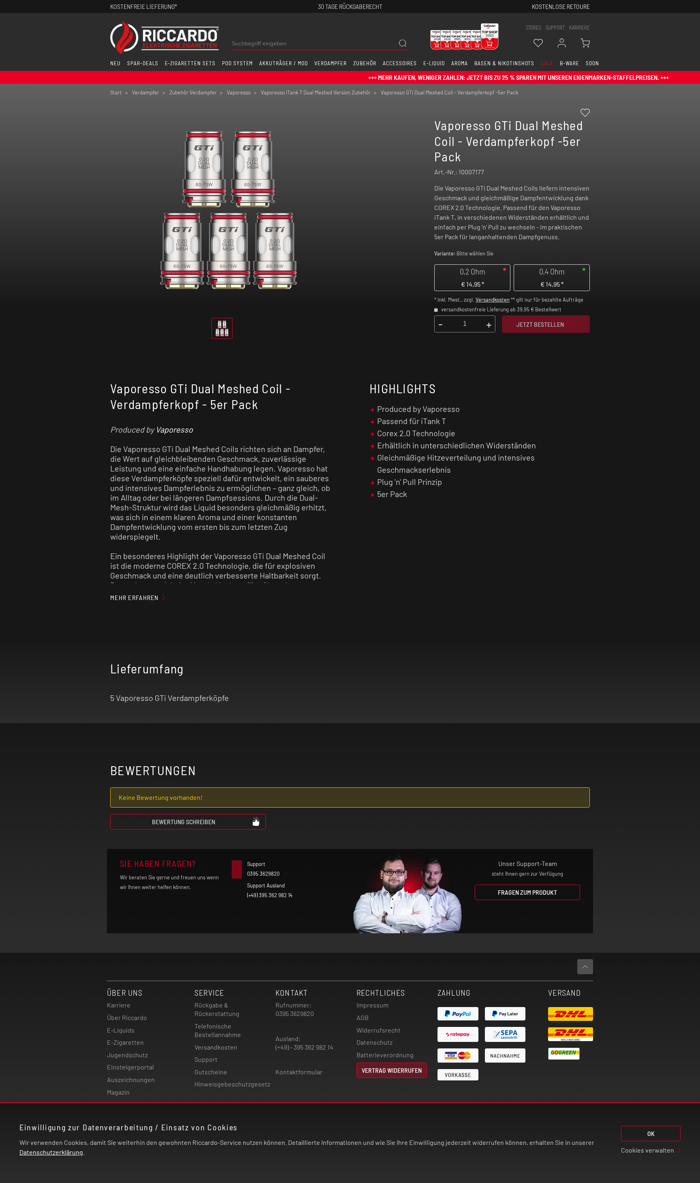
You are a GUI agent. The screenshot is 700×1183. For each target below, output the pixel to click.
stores (533, 27)
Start (116, 92)
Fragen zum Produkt (527, 892)
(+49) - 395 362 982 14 (304, 1047)
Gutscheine (210, 1072)
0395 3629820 (294, 1013)
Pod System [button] (237, 63)
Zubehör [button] (364, 63)
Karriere (579, 27)
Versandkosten (493, 299)
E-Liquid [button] (434, 63)
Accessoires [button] (400, 63)
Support (206, 1059)
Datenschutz (374, 1042)
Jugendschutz (127, 1055)
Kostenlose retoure (561, 6)
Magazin (118, 1092)
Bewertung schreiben (183, 821)
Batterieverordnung (385, 1055)
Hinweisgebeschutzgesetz (232, 1084)
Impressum (372, 1005)
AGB (362, 1017)
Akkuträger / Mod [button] (283, 63)
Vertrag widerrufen (392, 1070)
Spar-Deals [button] (142, 63)
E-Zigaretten (125, 1042)
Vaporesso (174, 429)
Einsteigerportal (130, 1067)
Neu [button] (115, 63)
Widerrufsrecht (378, 1030)
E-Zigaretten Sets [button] (190, 63)
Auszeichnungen (131, 1079)
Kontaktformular (298, 1072)
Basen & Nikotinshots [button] (504, 63)
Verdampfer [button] (330, 63)
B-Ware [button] (569, 63)
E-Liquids (120, 1030)
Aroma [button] (459, 63)
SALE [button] (547, 63)
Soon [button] (592, 63)
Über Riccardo (127, 1017)
